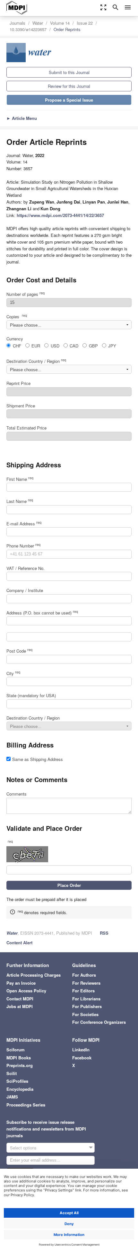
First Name (19, 479)
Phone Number (23, 546)
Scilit (11, 1073)
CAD (74, 346)
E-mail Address (23, 524)
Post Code (19, 651)
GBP (93, 346)
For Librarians (86, 999)
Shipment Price (20, 406)
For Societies (85, 1014)
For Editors (83, 991)
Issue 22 (85, 23)
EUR (35, 346)
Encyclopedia (19, 1089)
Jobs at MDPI (19, 1006)
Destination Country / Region (36, 361)
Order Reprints (67, 29)
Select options (23, 1148)
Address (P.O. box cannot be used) (42, 613)
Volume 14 (60, 23)
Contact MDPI (19, 999)
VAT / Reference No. (25, 568)
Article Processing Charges (33, 975)
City (13, 673)
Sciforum (15, 1050)
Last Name (19, 501)
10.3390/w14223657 (28, 29)
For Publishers (87, 1006)
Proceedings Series (25, 1105)
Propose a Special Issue (69, 100)
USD (55, 346)
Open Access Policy (26, 991)
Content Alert (19, 942)
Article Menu (21, 118)
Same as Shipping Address (37, 759)
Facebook (81, 1058)
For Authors (84, 975)
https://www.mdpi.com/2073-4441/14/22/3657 (60, 215)
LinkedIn (81, 1050)
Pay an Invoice (21, 983)
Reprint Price (18, 383)
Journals (17, 23)
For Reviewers (86, 983)
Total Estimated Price (26, 428)
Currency (14, 339)
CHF (17, 346)
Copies (16, 316)
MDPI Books (18, 1058)
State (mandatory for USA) (31, 695)
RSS (104, 933)
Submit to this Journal (69, 72)
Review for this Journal (69, 86)
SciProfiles (17, 1081)
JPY (112, 346)
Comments (16, 794)
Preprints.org (19, 1065)
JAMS (12, 1097)
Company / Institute (24, 590)
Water (37, 23)
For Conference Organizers (99, 1022)
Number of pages (25, 294)
